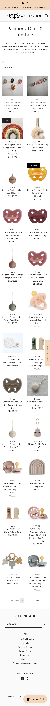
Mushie (12, 187)
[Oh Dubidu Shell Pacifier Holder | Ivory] (12, 343)
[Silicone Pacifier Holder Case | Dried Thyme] (12, 301)
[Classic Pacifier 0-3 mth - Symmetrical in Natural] (37, 173)
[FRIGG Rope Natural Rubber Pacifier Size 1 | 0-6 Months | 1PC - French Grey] (37, 561)
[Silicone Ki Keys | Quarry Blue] (12, 561)
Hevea (37, 187)
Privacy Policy (25, 651)
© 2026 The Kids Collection (17, 697)
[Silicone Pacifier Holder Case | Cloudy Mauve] (12, 258)
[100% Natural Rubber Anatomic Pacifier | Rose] (37, 301)
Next (37, 600)
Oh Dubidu (12, 142)
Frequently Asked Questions (25, 663)
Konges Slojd (37, 314)
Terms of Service (25, 647)
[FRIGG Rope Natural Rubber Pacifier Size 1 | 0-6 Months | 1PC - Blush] (12, 467)
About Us (25, 659)
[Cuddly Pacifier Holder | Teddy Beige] (37, 128)
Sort (3, 62)
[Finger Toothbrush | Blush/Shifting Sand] (12, 512)
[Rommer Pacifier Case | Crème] (37, 385)
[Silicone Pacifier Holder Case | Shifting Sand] (12, 428)
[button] (25, 67)
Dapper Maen (37, 142)
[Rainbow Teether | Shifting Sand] (37, 467)
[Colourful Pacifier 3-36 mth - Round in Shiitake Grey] (12, 385)
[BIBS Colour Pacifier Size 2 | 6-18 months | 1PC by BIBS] (37, 86)
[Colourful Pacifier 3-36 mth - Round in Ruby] (37, 216)
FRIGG (12, 481)
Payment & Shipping (25, 639)
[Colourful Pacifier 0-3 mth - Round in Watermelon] (37, 258)
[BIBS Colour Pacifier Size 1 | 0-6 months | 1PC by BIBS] (12, 86)
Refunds (25, 643)
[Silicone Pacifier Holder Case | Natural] (12, 173)
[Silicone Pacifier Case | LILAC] (37, 428)
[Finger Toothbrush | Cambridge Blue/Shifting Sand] (37, 343)
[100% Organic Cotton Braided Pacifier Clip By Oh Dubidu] (12, 128)
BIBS (12, 99)
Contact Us (25, 655)
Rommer (37, 399)
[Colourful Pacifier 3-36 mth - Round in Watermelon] (12, 216)
